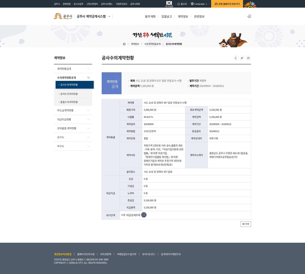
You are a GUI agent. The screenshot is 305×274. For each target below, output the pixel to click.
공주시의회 (135, 3)
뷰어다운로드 (148, 254)
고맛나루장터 (92, 3)
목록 (247, 223)
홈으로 (184, 3)
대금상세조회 (133, 215)
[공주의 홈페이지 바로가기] (109, 13)
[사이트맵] (249, 16)
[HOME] (124, 43)
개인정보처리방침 (62, 254)
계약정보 (135, 43)
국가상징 (169, 6)
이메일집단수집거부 (126, 254)
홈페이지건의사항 (86, 254)
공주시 (57, 3)
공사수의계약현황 (174, 43)
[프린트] (248, 58)
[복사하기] (242, 58)
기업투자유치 (121, 3)
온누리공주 (78, 3)
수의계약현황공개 (152, 43)
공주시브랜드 (106, 3)
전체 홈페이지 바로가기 (229, 3)
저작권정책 (105, 254)
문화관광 (67, 3)
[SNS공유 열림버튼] (235, 58)
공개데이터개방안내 (170, 254)
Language (199, 4)
